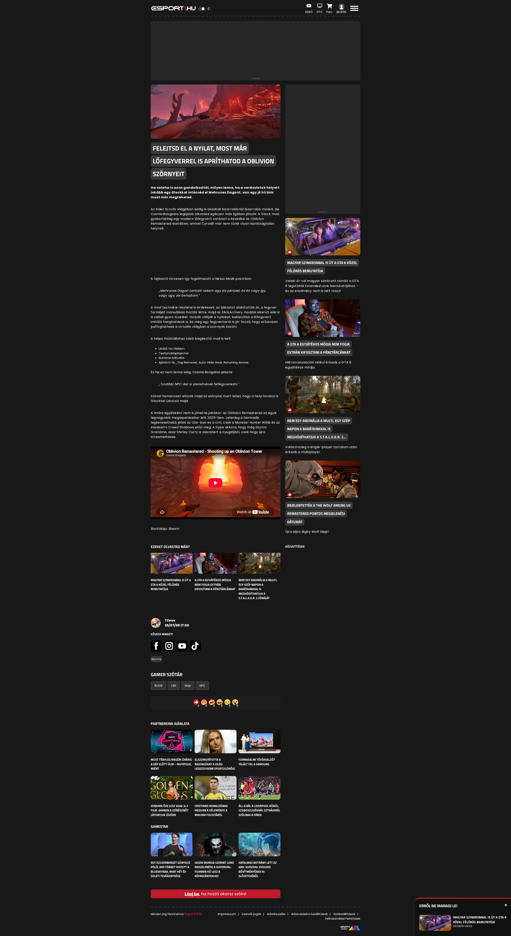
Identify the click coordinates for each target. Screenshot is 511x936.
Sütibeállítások (344, 914)
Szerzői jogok (251, 914)
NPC (202, 686)
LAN (173, 686)
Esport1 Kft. (193, 914)
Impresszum (227, 914)
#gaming (156, 659)
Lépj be (192, 894)
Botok (158, 686)
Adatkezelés (276, 914)
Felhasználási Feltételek (342, 918)
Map (188, 686)
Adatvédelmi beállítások (309, 914)
